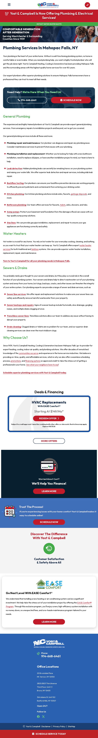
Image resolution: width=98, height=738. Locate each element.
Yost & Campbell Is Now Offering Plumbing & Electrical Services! (51, 15)
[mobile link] (87, 5)
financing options (32, 361)
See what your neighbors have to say (42, 364)
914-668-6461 (28, 100)
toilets (62, 204)
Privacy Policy (59, 726)
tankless (35, 249)
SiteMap (71, 726)
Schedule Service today (50, 733)
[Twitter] (43, 717)
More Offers (49, 441)
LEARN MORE (49, 491)
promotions (16, 361)
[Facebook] (38, 717)
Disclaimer (46, 726)
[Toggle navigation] (9, 5)
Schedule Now (72, 100)
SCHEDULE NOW (49, 522)
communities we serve (28, 353)
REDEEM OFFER (48, 418)
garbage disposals (79, 194)
